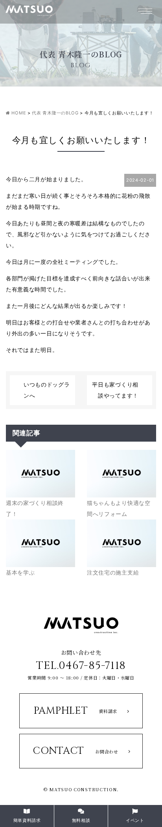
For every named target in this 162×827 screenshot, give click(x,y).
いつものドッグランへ (47, 390)
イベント (135, 820)
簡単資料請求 (27, 820)
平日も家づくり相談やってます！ (115, 390)
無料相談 (81, 820)
